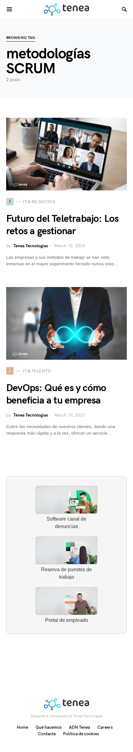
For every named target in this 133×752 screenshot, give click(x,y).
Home (22, 727)
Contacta (47, 733)
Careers (105, 727)
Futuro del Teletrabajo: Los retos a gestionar (62, 225)
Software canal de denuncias (66, 522)
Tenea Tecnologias (30, 245)
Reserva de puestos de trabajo (66, 573)
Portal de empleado (66, 620)
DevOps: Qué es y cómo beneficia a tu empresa (56, 394)
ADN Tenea (79, 727)
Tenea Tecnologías (88, 716)
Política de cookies (81, 733)
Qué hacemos (49, 727)
